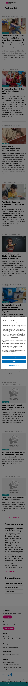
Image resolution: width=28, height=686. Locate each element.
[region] (14, 343)
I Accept (14, 357)
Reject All (14, 361)
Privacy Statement (14, 336)
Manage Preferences (14, 365)
